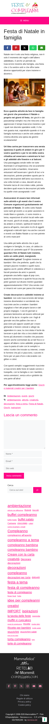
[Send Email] (40, 686)
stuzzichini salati (28, 632)
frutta (19, 596)
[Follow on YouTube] (33, 686)
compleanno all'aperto (19, 535)
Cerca (10, 485)
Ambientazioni (13, 396)
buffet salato (26, 519)
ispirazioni (16, 407)
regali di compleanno (15, 624)
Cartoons (12, 523)
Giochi (7, 407)
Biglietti (27, 510)
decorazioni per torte (19, 577)
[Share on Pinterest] (16, 47)
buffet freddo (12, 520)
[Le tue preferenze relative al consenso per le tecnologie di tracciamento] (44, 719)
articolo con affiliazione (15, 510)
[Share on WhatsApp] (33, 47)
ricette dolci (36, 624)
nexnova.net (32, 720)
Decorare (26, 559)
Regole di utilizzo (24, 698)
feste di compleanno (20, 592)
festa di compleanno (24, 588)
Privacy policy (24, 701)
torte (33, 640)
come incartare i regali (16, 527)
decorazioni (9, 404)
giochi (31, 396)
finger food (12, 596)
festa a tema (22, 404)
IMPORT (14, 611)
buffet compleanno (22, 515)
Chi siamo (24, 695)
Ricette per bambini (19, 627)
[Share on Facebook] (7, 47)
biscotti (35, 510)
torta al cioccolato (13, 635)
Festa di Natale (36, 404)
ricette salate (36, 628)
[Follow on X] (21, 686)
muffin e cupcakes (19, 620)
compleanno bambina (23, 545)
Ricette (26, 624)
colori (31, 523)
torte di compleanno (19, 643)
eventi (24, 396)
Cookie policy (24, 705)
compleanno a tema (23, 540)
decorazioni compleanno (17, 570)
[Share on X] (24, 47)
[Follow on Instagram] (27, 686)
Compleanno (18, 531)
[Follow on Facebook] (8, 686)
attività (25, 400)
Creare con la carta (21, 554)
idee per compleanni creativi (24, 603)
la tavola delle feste (19, 615)
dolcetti (36, 577)
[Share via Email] (41, 47)
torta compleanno (19, 639)
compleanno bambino (23, 549)
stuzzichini (13, 631)
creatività (34, 400)
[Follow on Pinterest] (15, 686)
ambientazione (14, 400)
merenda (36, 616)
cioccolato (22, 523)
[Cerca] (37, 490)
